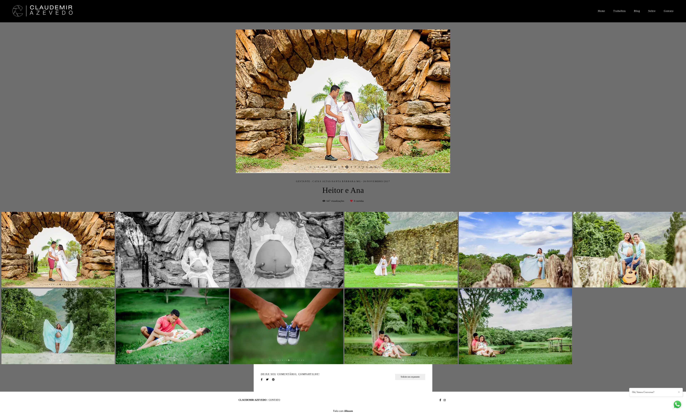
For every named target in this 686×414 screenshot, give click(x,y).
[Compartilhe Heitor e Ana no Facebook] (261, 379)
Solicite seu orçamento (410, 377)
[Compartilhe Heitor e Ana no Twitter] (267, 379)
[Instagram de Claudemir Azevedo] (445, 400)
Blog (637, 11)
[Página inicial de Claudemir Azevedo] (43, 11)
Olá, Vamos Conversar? (643, 392)
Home (601, 11)
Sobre (652, 11)
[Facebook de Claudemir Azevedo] (440, 400)
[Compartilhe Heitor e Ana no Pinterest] (273, 379)
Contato (669, 11)
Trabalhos (619, 11)
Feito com (343, 411)
